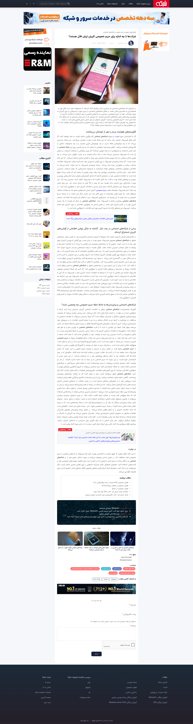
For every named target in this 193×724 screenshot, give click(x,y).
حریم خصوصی (101, 190)
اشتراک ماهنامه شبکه (43, 692)
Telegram (114, 579)
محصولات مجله (112, 3)
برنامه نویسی (132, 682)
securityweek (126, 557)
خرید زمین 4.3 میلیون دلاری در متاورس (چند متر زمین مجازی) (33, 135)
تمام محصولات (85, 697)
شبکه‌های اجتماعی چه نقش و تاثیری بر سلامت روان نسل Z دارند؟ (123, 549)
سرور (84, 721)
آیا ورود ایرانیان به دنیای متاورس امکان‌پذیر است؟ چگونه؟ (34, 124)
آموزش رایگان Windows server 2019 (123, 702)
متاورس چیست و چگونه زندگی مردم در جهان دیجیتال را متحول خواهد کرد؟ (34, 146)
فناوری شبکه (162, 682)
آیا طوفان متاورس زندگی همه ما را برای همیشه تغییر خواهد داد (34, 113)
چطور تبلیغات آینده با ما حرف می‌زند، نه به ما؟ (34, 235)
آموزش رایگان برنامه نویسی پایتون (124, 697)
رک (89, 692)
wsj (130, 554)
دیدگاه (133, 625)
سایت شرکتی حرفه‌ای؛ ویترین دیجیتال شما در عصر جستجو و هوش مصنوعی (34, 189)
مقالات (130, 3)
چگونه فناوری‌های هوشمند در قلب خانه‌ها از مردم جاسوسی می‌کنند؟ (97, 549)
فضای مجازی (113, 573)
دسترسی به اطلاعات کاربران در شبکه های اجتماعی (85, 569)
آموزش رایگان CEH (160, 702)
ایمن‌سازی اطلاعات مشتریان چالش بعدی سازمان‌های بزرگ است (89, 218)
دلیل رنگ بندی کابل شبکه (34, 224)
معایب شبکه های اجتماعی (127, 573)
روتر (89, 682)
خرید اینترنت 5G (44, 288)
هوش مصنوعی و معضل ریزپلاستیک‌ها (115, 485)
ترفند (123, 3)
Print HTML (96, 579)
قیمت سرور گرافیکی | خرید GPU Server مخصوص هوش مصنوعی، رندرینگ (33, 178)
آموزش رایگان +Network (158, 697)
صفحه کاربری (46, 697)
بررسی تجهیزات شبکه (143, 3)
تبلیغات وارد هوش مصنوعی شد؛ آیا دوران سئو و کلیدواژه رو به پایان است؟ (33, 167)
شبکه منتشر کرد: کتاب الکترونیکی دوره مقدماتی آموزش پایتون (106, 495)
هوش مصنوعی (131, 687)
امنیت (111, 43)
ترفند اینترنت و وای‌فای (158, 692)
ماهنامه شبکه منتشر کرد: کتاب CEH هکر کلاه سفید (110, 491)
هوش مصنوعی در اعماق (120, 488)
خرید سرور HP (44, 285)
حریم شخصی (117, 569)
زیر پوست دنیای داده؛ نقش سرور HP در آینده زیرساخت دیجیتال (34, 246)
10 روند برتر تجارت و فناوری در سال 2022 (35, 102)
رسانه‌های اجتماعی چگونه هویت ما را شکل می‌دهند (70, 549)
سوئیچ (88, 687)
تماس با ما (100, 3)
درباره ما (48, 682)
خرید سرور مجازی (43, 290)
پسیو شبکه (46, 293)
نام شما (132, 605)
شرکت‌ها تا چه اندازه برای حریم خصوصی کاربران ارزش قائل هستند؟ (102, 36)
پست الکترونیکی (129, 614)
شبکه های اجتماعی (129, 569)
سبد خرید (47, 702)
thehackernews (126, 560)
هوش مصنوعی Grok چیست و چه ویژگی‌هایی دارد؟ (110, 482)
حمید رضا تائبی (122, 43)
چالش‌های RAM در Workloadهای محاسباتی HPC (34, 201)
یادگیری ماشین (131, 692)
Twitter (105, 579)
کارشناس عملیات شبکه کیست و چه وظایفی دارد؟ (33, 268)
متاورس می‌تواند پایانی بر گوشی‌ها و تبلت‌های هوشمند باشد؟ (34, 91)
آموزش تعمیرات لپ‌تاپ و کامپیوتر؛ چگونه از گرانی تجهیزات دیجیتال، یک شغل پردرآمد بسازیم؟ (34, 212)
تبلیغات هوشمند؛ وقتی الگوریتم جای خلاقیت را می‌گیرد (34, 257)
